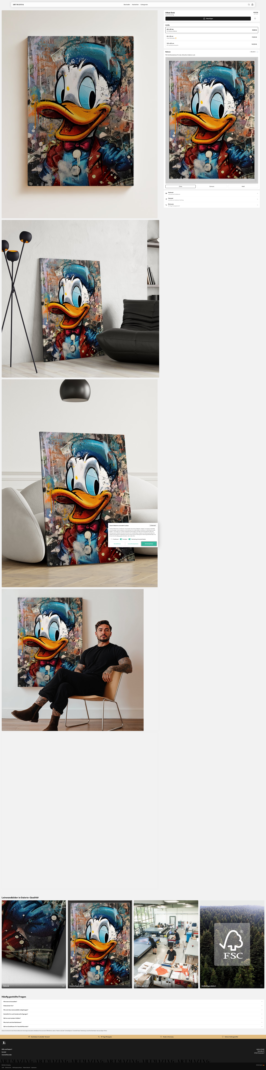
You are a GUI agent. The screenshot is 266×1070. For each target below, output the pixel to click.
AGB (3, 1067)
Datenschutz (8, 1067)
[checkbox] (113, 539)
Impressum (34, 1067)
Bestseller (127, 4)
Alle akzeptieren (149, 543)
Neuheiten (135, 4)
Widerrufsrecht (26, 1067)
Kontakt (4, 1052)
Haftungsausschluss (17, 1067)
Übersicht (153, 525)
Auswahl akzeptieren (133, 543)
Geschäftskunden (7, 1054)
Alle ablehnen (117, 543)
